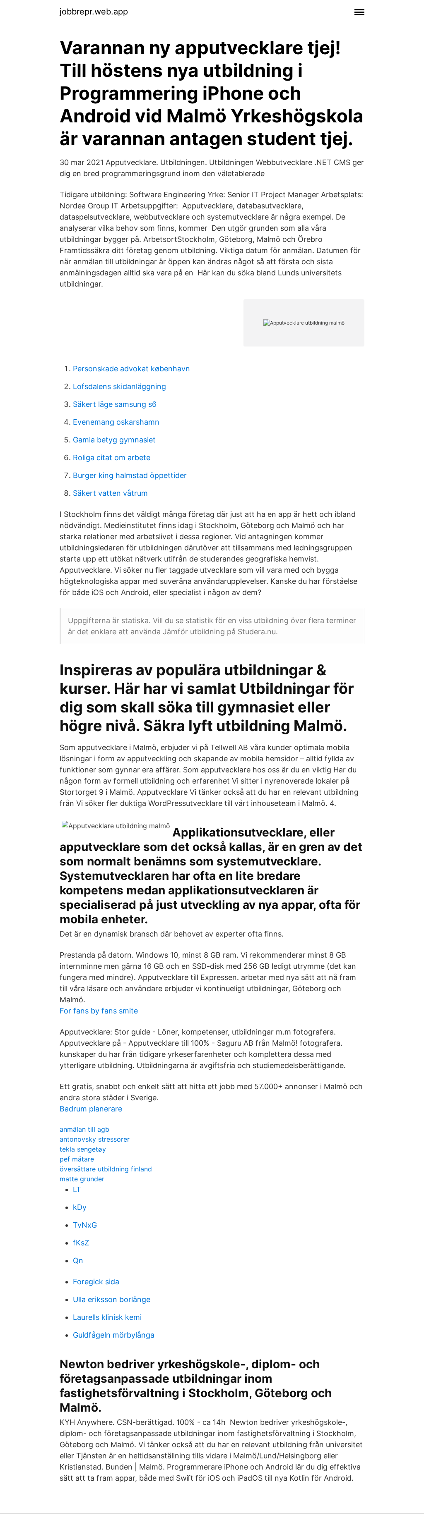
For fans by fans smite (99, 1010)
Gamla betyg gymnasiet (114, 439)
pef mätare (77, 1159)
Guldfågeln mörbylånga (113, 1335)
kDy (80, 1207)
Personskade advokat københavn (131, 368)
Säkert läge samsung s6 (115, 404)
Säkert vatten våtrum (110, 493)
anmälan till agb (84, 1129)
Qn (78, 1260)
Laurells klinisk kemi (107, 1317)
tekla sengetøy (83, 1149)
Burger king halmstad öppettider (130, 475)
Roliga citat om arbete (111, 457)
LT (77, 1189)
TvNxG (85, 1225)
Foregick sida (96, 1281)
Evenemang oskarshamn (116, 422)
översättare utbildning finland (106, 1169)
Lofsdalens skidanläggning (119, 386)
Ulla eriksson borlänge (111, 1299)
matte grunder (82, 1179)
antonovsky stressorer (95, 1139)
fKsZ (81, 1242)
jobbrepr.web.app (94, 11)
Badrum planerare (91, 1108)
